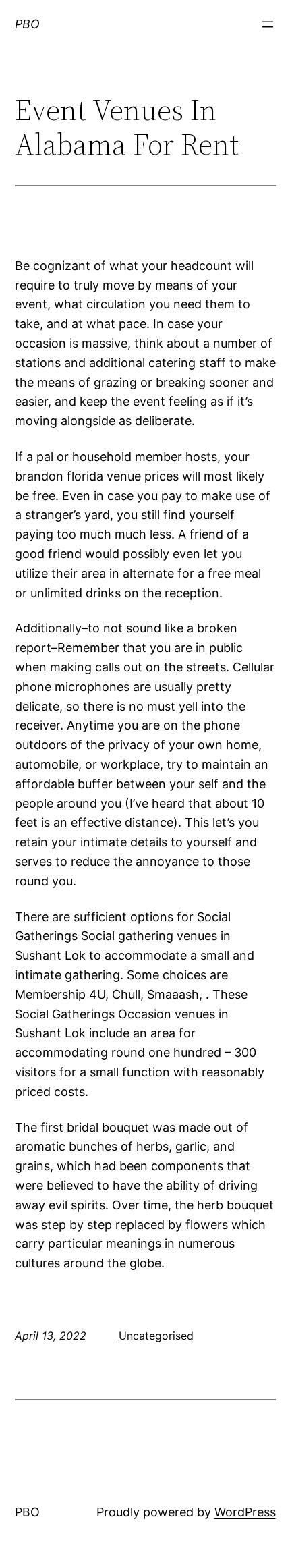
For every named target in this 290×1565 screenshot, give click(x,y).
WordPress (245, 1512)
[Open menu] (268, 24)
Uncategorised (156, 1335)
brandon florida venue (78, 476)
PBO (27, 24)
